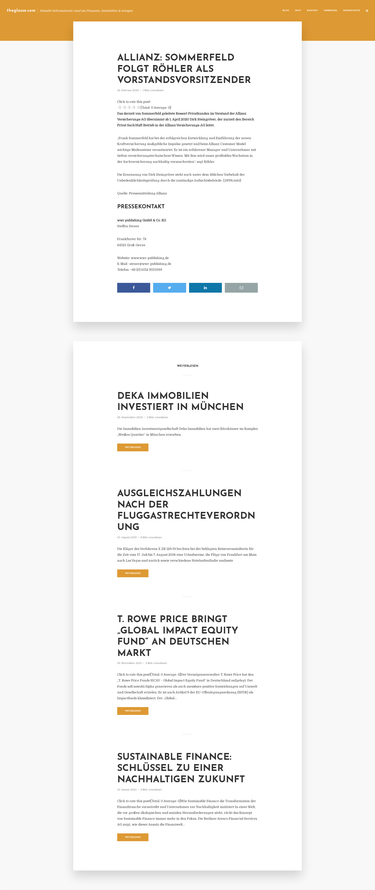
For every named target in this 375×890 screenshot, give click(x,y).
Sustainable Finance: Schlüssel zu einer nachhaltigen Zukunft (181, 769)
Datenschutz (351, 11)
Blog (286, 11)
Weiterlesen (133, 447)
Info (298, 11)
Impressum (330, 11)
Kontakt (312, 11)
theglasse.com (21, 11)
